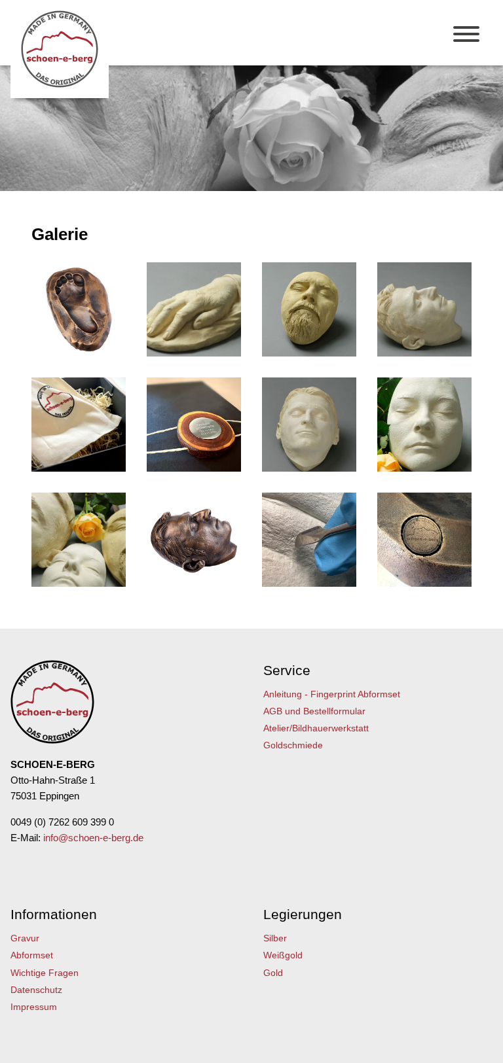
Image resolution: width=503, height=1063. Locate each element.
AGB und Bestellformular (314, 711)
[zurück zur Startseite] (59, 84)
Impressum (33, 1007)
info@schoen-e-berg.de (93, 837)
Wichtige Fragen (44, 972)
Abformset (31, 955)
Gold (273, 972)
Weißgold (283, 955)
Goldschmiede (293, 745)
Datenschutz (36, 990)
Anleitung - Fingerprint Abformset (331, 694)
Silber (275, 938)
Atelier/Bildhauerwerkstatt (316, 728)
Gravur (24, 938)
